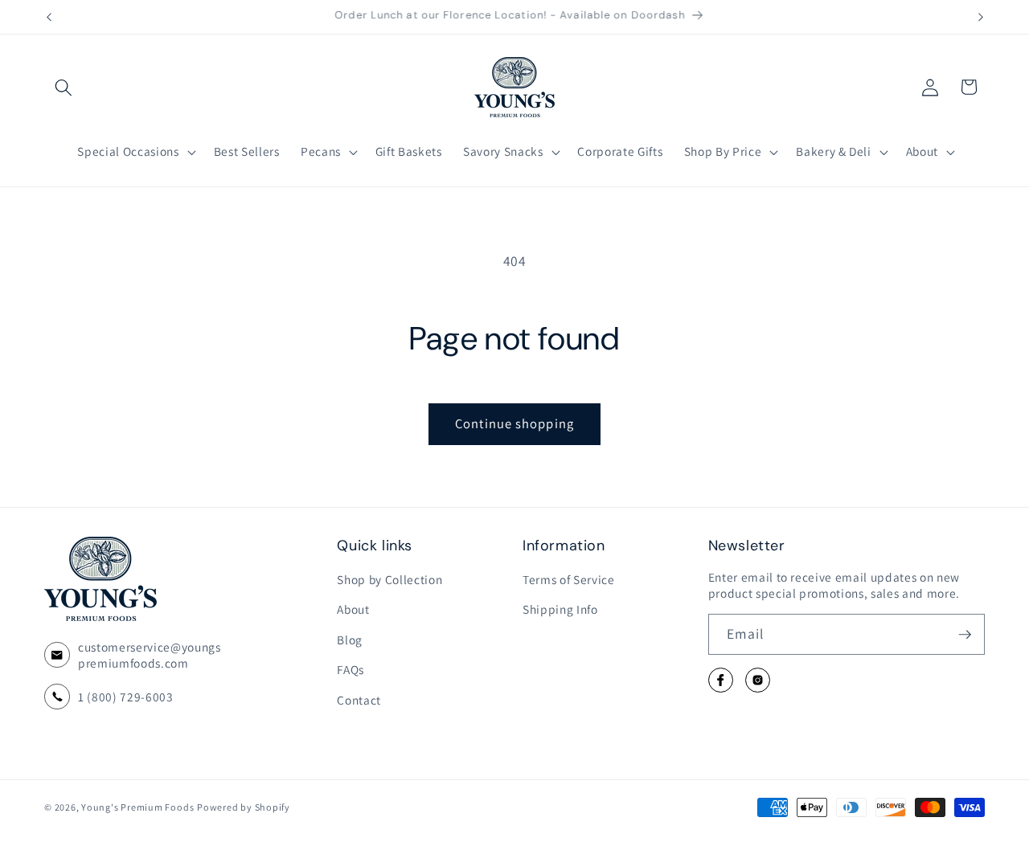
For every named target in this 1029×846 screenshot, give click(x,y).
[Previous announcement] (49, 17)
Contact (359, 700)
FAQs (350, 670)
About (353, 610)
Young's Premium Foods (137, 807)
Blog (350, 639)
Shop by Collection (389, 579)
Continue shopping (514, 423)
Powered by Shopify (243, 807)
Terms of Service (569, 579)
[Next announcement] (980, 17)
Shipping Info (560, 610)
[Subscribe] (964, 635)
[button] (63, 86)
